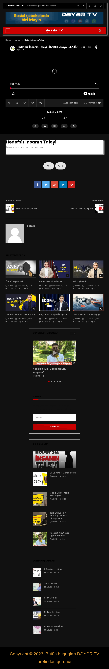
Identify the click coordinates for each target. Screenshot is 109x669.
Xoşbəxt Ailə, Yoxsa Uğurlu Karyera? (49, 370)
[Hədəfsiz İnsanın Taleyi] (54, 459)
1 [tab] (49, 381)
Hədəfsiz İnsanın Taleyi (51, 461)
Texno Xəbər (50, 583)
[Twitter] (83, 6)
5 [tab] (60, 381)
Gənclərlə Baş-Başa (26, 208)
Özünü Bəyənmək (15, 281)
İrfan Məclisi (50, 597)
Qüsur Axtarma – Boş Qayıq (87, 314)
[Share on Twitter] (46, 184)
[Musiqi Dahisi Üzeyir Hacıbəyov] (40, 499)
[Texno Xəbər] (37, 587)
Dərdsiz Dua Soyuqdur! (81, 208)
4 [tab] (57, 381)
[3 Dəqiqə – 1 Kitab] (37, 572)
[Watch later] (100, 6)
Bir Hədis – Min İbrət (54, 626)
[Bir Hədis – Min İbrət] (37, 630)
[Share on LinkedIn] (63, 184)
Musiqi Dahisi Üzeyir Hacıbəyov (60, 494)
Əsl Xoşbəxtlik (80, 281)
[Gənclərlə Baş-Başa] (10, 208)
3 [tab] (54, 381)
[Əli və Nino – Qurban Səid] (40, 479)
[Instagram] (95, 6)
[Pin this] (71, 184)
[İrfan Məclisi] (37, 601)
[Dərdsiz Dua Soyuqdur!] (99, 208)
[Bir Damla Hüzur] (37, 615)
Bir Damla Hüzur (52, 612)
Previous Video (13, 200)
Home (8, 40)
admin (31, 226)
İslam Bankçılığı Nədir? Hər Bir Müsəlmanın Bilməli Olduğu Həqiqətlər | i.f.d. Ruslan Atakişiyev (41, 5)
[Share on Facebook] (37, 184)
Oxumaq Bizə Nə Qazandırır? (20, 314)
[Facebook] (78, 6)
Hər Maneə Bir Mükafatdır (52, 281)
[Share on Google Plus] (54, 184)
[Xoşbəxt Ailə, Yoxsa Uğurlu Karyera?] (40, 539)
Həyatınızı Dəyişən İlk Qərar (53, 314)
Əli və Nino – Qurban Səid (63, 472)
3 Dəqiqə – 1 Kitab (53, 569)
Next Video (97, 200)
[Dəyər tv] (54, 30)
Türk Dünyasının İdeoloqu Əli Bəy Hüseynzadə (58, 515)
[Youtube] (89, 6)
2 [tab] (51, 381)
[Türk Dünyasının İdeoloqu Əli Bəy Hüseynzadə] (40, 519)
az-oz (17, 40)
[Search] (99, 30)
